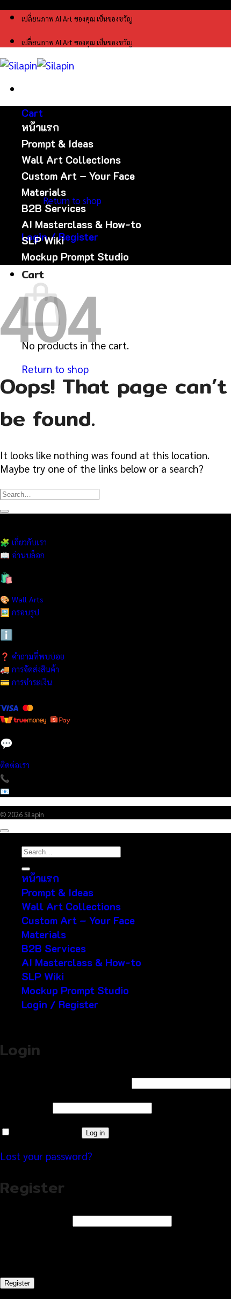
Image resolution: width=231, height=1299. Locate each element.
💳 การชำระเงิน (26, 682)
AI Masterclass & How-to (81, 224)
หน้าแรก (40, 127)
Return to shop (55, 368)
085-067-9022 (34, 778)
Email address (35, 1219)
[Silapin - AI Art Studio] (37, 65)
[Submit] (4, 511)
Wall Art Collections (71, 906)
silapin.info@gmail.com (49, 791)
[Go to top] (4, 830)
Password (25, 1106)
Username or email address (64, 1081)
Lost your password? (46, 1155)
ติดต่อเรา (15, 765)
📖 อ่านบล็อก (22, 555)
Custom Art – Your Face (78, 175)
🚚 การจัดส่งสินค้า (29, 669)
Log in (95, 1133)
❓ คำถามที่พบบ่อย (32, 656)
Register (17, 1283)
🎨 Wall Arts (22, 599)
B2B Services (53, 208)
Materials (43, 192)
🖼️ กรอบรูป (19, 612)
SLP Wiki (42, 240)
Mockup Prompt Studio (75, 256)
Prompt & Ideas (57, 892)
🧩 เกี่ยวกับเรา (23, 542)
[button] (32, 113)
